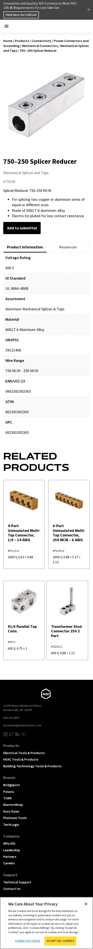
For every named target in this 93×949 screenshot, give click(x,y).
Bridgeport (11, 785)
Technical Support (17, 882)
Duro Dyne (11, 811)
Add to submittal (22, 227)
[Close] (86, 904)
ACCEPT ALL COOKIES (60, 941)
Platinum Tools (15, 818)
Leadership (11, 850)
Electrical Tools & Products (24, 753)
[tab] (24, 247)
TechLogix (11, 824)
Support (10, 874)
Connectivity (41, 41)
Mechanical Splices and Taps (26, 172)
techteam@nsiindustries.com (22, 725)
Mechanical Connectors (40, 46)
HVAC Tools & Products (20, 759)
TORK (7, 798)
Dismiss (88, 10)
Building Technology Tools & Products (32, 766)
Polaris (8, 791)
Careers (9, 863)
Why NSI (9, 843)
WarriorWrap (13, 804)
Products (22, 41)
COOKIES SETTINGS (27, 941)
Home (7, 41)
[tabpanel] (46, 348)
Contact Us (11, 888)
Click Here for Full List (21, 15)
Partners (9, 856)
